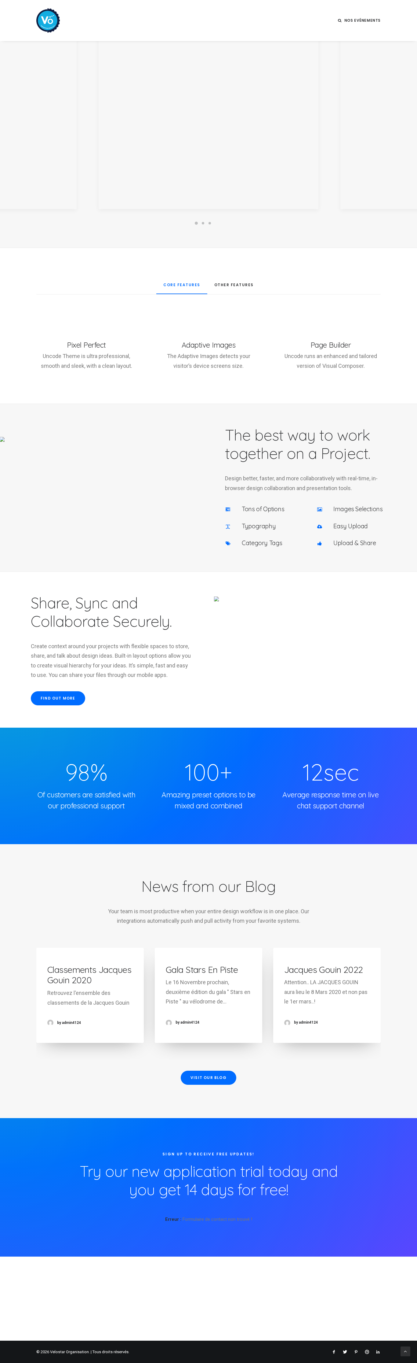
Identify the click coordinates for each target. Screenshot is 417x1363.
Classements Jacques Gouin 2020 (89, 975)
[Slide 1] (196, 223)
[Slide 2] (203, 223)
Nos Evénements (362, 20)
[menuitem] (359, 20)
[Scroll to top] (405, 1351)
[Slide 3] (209, 223)
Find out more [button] (58, 698)
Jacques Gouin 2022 (323, 969)
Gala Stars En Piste (202, 969)
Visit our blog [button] (208, 1077)
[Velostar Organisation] (48, 20)
